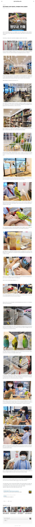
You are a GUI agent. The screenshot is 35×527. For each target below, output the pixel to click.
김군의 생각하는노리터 (17, 1)
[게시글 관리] (6, 501)
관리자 (19, 525)
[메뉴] (1, 1)
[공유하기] (5, 501)
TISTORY (17, 525)
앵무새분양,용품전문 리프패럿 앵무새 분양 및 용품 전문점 (11, 491)
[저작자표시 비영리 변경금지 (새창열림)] (11, 501)
